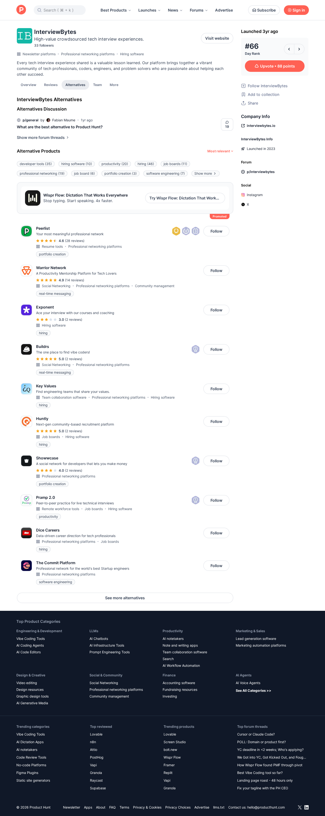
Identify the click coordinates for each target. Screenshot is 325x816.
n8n (93, 742)
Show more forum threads (41, 137)
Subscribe (266, 10)
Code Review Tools (31, 757)
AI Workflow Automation (181, 665)
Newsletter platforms (39, 54)
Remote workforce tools (60, 509)
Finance (169, 675)
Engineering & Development (39, 631)
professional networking (42, 173)
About (100, 807)
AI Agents (244, 675)
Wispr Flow (172, 757)
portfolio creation (120, 173)
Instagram (255, 195)
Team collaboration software (64, 397)
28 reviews (74, 241)
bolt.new (170, 750)
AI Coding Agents (30, 645)
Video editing (26, 683)
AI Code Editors (28, 652)
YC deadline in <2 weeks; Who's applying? (270, 750)
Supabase (98, 788)
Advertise (224, 10)
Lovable (96, 734)
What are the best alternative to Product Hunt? (60, 126)
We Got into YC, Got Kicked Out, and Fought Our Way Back (271, 757)
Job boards (51, 437)
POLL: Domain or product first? (261, 742)
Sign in (299, 10)
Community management (154, 286)
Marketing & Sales (250, 631)
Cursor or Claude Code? (256, 734)
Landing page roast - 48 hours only (265, 780)
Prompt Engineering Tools (109, 652)
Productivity (173, 631)
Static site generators (33, 780)
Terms (124, 807)
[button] (114, 84)
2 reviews (73, 319)
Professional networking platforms (88, 54)
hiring (146, 164)
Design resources (30, 689)
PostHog (96, 757)
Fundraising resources (180, 689)
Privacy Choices (178, 807)
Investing (170, 696)
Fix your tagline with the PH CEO (262, 788)
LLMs (93, 631)
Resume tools (52, 246)
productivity (115, 164)
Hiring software (132, 54)
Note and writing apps (180, 645)
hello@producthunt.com (266, 807)
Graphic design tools (32, 696)
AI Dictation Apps (30, 742)
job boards (175, 164)
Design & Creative (30, 675)
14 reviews (74, 280)
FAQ (112, 807)
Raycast (96, 780)
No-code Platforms (31, 765)
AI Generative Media (32, 703)
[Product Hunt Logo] (21, 10)
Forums (197, 10)
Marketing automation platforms (261, 645)
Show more (203, 173)
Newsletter (71, 807)
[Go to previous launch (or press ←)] (289, 49)
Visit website (217, 38)
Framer (169, 765)
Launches (147, 10)
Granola (96, 773)
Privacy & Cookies (147, 807)
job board (84, 173)
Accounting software (179, 683)
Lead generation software (256, 639)
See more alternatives (125, 597)
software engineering (165, 173)
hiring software (76, 164)
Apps (88, 807)
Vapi (93, 765)
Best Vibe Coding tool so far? (260, 773)
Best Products (114, 10)
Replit (168, 773)
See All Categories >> (253, 690)
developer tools (36, 164)
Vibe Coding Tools (30, 639)
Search (168, 659)
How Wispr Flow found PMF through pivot (269, 765)
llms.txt (218, 807)
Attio (93, 750)
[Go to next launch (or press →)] (299, 49)
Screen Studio (175, 742)
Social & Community (105, 675)
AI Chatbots (98, 639)
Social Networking (56, 286)
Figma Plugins (27, 773)
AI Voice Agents (248, 683)
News (173, 10)
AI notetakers (173, 639)
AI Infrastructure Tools (106, 645)
